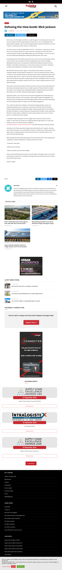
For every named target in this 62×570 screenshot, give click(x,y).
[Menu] (6, 6)
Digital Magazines (9, 496)
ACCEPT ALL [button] (21, 566)
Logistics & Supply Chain (10, 476)
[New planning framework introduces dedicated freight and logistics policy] (44, 212)
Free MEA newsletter (10, 524)
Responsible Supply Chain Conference (14, 551)
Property (7, 482)
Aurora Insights (8, 488)
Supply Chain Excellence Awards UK (29, 451)
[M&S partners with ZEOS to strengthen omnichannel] (7, 285)
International (8, 485)
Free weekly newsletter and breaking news (15, 515)
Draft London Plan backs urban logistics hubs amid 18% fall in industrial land (16, 222)
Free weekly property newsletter (12, 518)
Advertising (7, 506)
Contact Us (7, 509)
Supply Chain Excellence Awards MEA (13, 545)
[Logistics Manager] (31, 6)
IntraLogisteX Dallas (29, 426)
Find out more (29, 406)
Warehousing (8, 479)
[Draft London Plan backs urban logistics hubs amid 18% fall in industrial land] (17, 212)
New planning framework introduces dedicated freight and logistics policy (43, 222)
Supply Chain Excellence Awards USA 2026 (30, 401)
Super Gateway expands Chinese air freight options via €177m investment (16, 246)
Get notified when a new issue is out (13, 530)
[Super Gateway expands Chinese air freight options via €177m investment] (17, 236)
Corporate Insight (9, 490)
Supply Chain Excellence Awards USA (13, 543)
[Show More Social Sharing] (38, 35)
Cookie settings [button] (6, 566)
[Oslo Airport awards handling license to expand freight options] (7, 293)
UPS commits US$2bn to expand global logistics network (26, 301)
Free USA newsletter (10, 521)
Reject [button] (13, 566)
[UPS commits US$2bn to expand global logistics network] (7, 300)
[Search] (55, 6)
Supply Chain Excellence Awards (12, 540)
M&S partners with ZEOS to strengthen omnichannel (25, 286)
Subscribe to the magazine (11, 512)
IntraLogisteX (8, 554)
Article (6, 23)
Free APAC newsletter (10, 527)
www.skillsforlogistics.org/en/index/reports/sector (19, 124)
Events (6, 493)
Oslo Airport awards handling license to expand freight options (27, 293)
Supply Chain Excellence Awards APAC (14, 548)
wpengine (11, 30)
